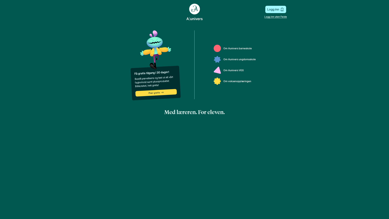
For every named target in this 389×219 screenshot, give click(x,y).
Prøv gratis (154, 92)
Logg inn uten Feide (275, 16)
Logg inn (273, 9)
